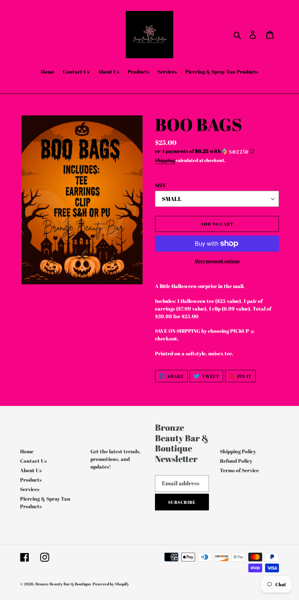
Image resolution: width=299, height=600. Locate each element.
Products (31, 479)
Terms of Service (239, 470)
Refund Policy (236, 460)
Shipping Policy (238, 451)
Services (29, 489)
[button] (217, 151)
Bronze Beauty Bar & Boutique (63, 584)
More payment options (217, 261)
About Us (31, 470)
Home (27, 451)
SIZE (160, 185)
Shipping (165, 160)
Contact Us (33, 460)
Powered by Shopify (111, 584)
